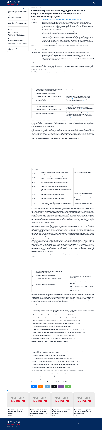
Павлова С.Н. (62, 19)
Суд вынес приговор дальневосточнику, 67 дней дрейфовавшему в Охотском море (16, 34)
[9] (71, 115)
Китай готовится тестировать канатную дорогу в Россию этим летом (17, 44)
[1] (72, 97)
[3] (92, 99)
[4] (83, 100)
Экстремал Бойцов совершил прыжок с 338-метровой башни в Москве (17, 12)
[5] (72, 107)
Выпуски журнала (44, 3)
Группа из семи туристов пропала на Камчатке (17, 48)
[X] (54, 386)
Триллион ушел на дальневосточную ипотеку (17, 28)
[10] (71, 117)
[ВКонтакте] (34, 386)
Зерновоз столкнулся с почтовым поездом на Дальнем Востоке (16, 39)
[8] (87, 112)
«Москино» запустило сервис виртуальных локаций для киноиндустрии (15, 17)
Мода (75, 3)
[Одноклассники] (40, 386)
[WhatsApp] (68, 386)
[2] (72, 99)
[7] (90, 110)
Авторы (57, 3)
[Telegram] (47, 386)
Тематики (52, 3)
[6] (81, 108)
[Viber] (61, 386)
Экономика (69, 3)
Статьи (33, 7)
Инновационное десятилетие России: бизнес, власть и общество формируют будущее (17, 23)
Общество (63, 3)
